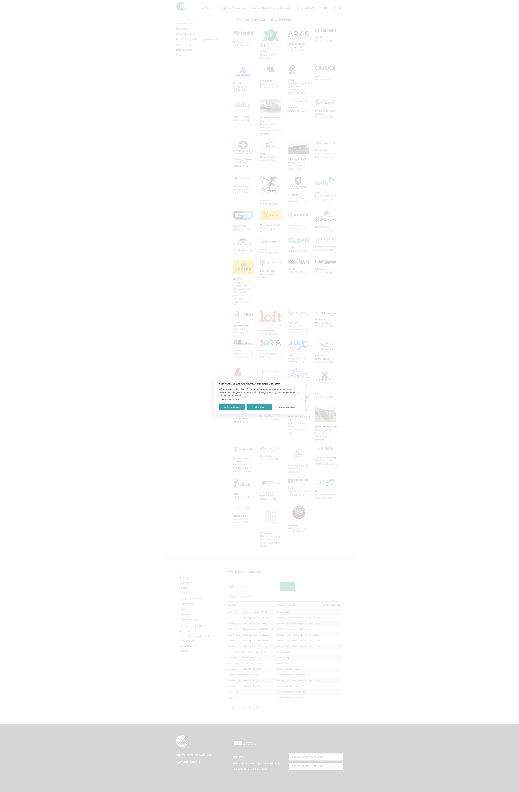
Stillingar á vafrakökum (287, 407)
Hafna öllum (259, 407)
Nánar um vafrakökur (229, 399)
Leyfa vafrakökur (232, 407)
